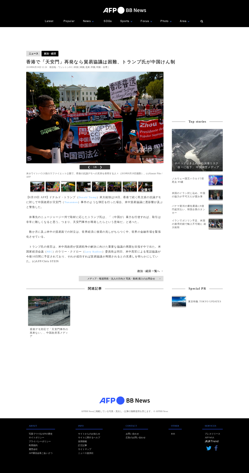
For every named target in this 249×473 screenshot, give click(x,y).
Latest (49, 21)
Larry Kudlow (93, 251)
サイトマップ (84, 449)
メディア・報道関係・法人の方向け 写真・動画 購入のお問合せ (123, 278)
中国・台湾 (101, 67)
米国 (82, 67)
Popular (69, 21)
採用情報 (82, 441)
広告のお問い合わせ (136, 437)
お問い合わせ (132, 434)
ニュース (33, 53)
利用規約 (33, 445)
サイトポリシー (36, 437)
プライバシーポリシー (40, 441)
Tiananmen (71, 202)
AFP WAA (209, 437)
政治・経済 (50, 53)
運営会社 (33, 449)
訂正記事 (82, 445)
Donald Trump (88, 197)
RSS (173, 434)
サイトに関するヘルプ (89, 437)
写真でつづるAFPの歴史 (41, 434)
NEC (50, 251)
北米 (87, 67)
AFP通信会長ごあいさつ (41, 453)
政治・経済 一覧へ (150, 271)
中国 (93, 67)
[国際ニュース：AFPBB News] (124, 10)
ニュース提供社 (86, 453)
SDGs (108, 21)
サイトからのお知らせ (89, 434)
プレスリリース (212, 434)
